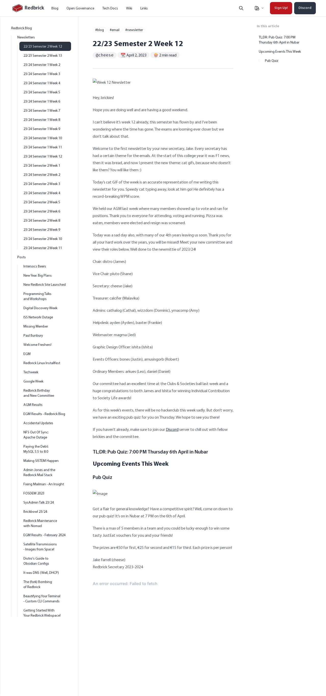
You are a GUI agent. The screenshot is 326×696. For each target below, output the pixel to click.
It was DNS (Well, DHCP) (41, 572)
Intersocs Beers (34, 266)
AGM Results (33, 404)
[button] (259, 8)
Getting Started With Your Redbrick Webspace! (42, 613)
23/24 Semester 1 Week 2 (41, 64)
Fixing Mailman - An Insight (43, 484)
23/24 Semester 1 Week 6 (41, 101)
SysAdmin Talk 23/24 (38, 502)
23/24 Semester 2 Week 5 (41, 202)
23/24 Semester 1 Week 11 (42, 147)
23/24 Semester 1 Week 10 (42, 138)
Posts (21, 257)
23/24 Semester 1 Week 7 (41, 110)
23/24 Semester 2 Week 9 (41, 229)
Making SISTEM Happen (41, 460)
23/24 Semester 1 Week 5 (41, 92)
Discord (304, 8)
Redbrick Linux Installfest (41, 363)
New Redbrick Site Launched (44, 284)
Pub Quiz (102, 477)
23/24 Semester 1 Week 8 (41, 119)
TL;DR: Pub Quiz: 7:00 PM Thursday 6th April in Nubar (150, 452)
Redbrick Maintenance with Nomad (40, 523)
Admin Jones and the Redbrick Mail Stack (39, 472)
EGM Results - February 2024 (44, 535)
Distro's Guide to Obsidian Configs (36, 561)
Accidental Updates (38, 423)
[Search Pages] (241, 8)
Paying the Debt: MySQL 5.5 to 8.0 (36, 449)
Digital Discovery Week (40, 308)
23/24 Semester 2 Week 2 (41, 174)
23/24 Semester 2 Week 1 (41, 165)
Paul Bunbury (33, 335)
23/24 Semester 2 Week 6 (41, 211)
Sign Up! (281, 8)
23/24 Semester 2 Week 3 (41, 183)
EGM (27, 353)
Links (144, 8)
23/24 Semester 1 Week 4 (41, 83)
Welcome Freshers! (37, 344)
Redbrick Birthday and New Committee (38, 393)
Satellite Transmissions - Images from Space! (40, 546)
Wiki (129, 8)
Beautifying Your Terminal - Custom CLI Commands (41, 598)
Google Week (33, 381)
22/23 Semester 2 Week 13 (42, 55)
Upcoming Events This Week (131, 463)
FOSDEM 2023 (33, 493)
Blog (54, 8)
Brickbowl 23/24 (35, 511)
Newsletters (26, 37)
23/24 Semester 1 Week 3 (41, 74)
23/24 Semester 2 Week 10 (42, 238)
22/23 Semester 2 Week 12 (42, 46)
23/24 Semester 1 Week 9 (41, 128)
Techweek (30, 372)
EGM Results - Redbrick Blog (44, 413)
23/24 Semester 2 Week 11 (42, 248)
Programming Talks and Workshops (37, 296)
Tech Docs (110, 8)
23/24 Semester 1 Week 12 (42, 156)
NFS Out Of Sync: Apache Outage (36, 434)
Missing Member (35, 326)
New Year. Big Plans (37, 275)
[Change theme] (259, 8)
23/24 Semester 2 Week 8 (41, 220)
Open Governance (80, 8)
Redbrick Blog (21, 28)
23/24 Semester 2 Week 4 (41, 193)
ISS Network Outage (38, 317)
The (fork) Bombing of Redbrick (37, 584)
